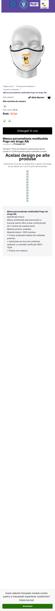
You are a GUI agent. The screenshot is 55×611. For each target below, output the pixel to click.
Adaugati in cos (27, 130)
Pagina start (8, 86)
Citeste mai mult (26, 600)
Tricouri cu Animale (11, 89)
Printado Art (19, 144)
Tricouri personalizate (25, 86)
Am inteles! (27, 606)
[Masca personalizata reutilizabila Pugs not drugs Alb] (4, 121)
